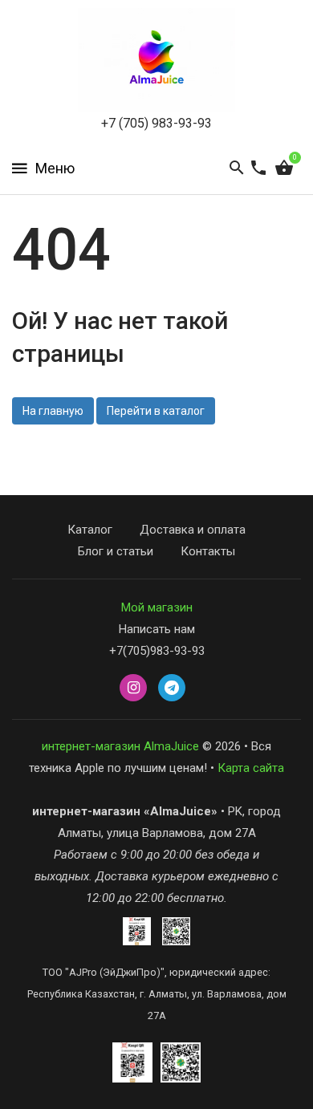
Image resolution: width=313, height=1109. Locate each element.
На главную (52, 410)
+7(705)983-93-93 (157, 651)
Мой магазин (157, 607)
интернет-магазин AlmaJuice (120, 746)
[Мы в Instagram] (133, 688)
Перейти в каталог (156, 410)
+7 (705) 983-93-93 (156, 123)
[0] (284, 168)
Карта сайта (250, 768)
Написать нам (157, 629)
